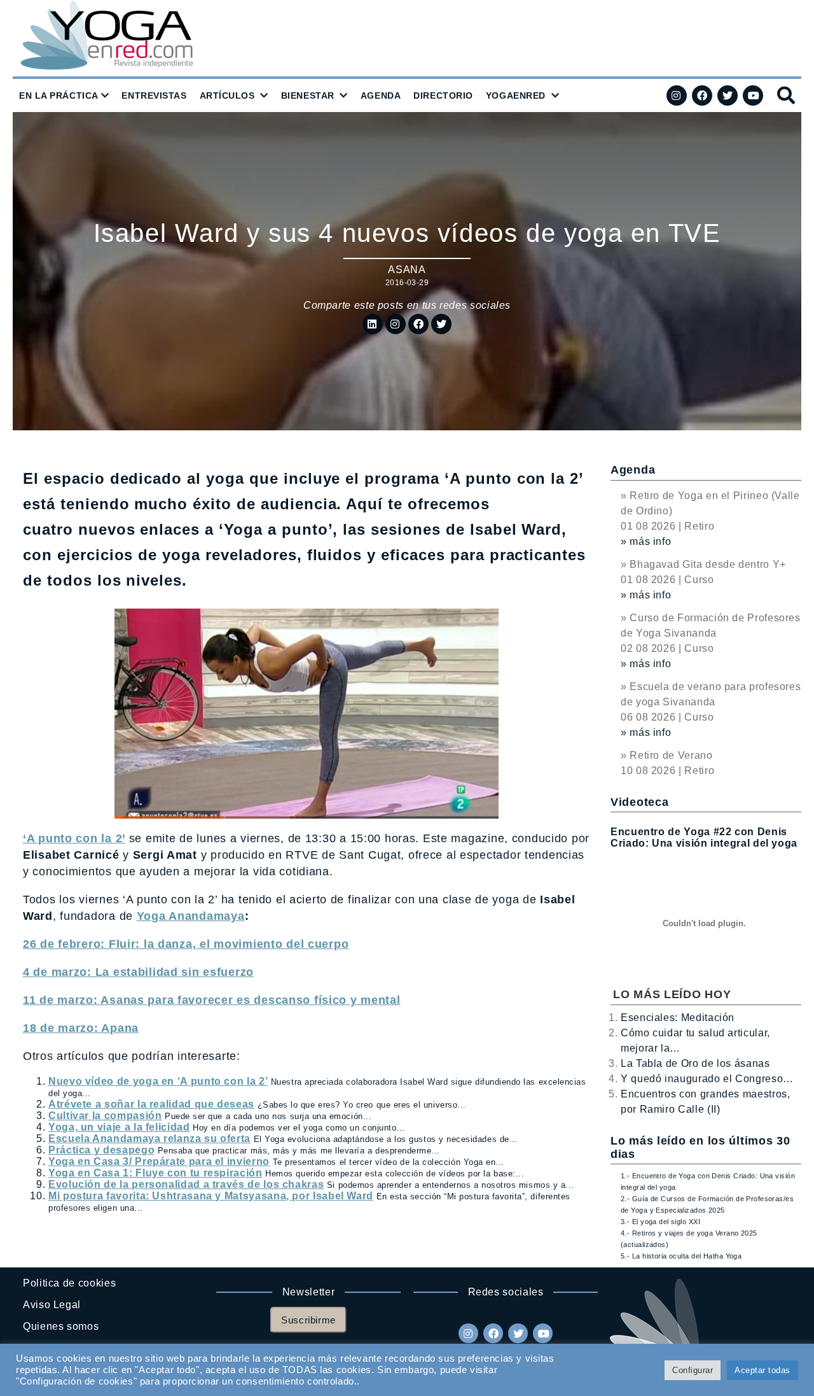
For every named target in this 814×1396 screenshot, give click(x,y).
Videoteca (639, 802)
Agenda (632, 469)
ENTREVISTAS (153, 95)
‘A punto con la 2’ (74, 838)
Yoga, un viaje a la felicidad (119, 1127)
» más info (646, 541)
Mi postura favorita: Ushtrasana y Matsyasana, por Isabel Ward (210, 1195)
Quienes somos (61, 1326)
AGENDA (381, 95)
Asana (406, 269)
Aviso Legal (52, 1304)
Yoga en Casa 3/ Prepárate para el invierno (159, 1161)
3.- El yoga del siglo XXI (660, 1221)
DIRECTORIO (443, 95)
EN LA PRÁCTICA (59, 95)
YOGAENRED (516, 95)
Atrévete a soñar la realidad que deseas (151, 1104)
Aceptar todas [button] (762, 1370)
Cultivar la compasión (105, 1115)
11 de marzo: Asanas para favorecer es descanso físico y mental (212, 1000)
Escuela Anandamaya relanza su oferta (149, 1138)
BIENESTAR (308, 95)
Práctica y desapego (101, 1150)
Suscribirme (308, 1320)
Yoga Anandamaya (191, 916)
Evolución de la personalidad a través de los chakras (186, 1184)
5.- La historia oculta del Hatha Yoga (681, 1256)
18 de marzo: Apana (81, 1028)
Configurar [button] (692, 1370)
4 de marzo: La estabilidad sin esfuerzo (138, 972)
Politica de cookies (69, 1283)
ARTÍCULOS (227, 95)
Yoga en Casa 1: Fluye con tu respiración (155, 1172)
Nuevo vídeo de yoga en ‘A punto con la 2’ (158, 1081)
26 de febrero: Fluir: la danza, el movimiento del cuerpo (185, 944)
